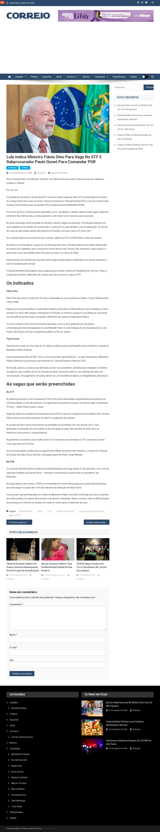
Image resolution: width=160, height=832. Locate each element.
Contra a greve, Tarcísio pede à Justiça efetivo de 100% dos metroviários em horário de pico (21, 522)
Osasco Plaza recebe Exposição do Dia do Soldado (134, 137)
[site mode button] (145, 76)
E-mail (13, 647)
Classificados (118, 76)
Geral (59, 76)
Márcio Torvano (19, 783)
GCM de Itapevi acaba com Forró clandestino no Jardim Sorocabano (92, 567)
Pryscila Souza (18, 795)
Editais (133, 76)
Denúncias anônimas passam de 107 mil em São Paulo (135, 127)
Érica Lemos (17, 771)
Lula (49, 511)
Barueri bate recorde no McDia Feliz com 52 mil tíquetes (134, 107)
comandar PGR (25, 511)
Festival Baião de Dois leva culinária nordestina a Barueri (134, 117)
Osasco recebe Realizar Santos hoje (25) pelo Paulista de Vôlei (135, 147)
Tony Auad (16, 806)
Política (34, 76)
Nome (13, 635)
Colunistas (100, 76)
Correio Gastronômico (22, 737)
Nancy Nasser (18, 789)
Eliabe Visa (16, 766)
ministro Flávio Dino (65, 511)
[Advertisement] (80, 50)
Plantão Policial (18, 708)
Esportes (47, 76)
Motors (86, 76)
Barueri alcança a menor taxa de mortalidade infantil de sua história (56, 567)
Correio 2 (71, 76)
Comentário (16, 604)
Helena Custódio (19, 777)
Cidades (19, 76)
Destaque (12, 168)
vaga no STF (14, 515)
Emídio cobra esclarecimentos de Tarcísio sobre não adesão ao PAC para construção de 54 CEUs (98, 522)
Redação (41, 173)
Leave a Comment (59, 173)
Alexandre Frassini (20, 754)
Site (11, 660)
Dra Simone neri (19, 760)
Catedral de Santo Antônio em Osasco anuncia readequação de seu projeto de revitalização (22, 567)
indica (40, 511)
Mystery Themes (49, 828)
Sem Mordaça (18, 800)
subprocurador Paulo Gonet (91, 511)
